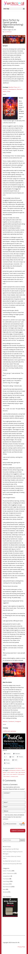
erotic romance (11, 772)
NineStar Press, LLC (14, 87)
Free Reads (6, 878)
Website (5, 721)
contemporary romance (14, 770)
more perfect (21, 774)
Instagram (18, 721)
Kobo (8, 91)
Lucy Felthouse (8, 31)
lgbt (5, 774)
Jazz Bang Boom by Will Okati (11, 849)
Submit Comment (18, 830)
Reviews (5, 892)
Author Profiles (7, 870)
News (4, 889)
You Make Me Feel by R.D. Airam (12, 861)
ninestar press (14, 776)
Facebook (11, 721)
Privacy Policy (21, 946)
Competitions (6, 876)
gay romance (22, 772)
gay (17, 772)
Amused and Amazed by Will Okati (12, 863)
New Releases (18, 768)
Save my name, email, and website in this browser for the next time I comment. (13, 817)
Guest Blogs (6, 881)
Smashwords (12, 89)
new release (7, 776)
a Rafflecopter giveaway (9, 731)
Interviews (5, 884)
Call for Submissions (8, 873)
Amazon (5, 89)
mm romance (13, 774)
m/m (8, 774)
